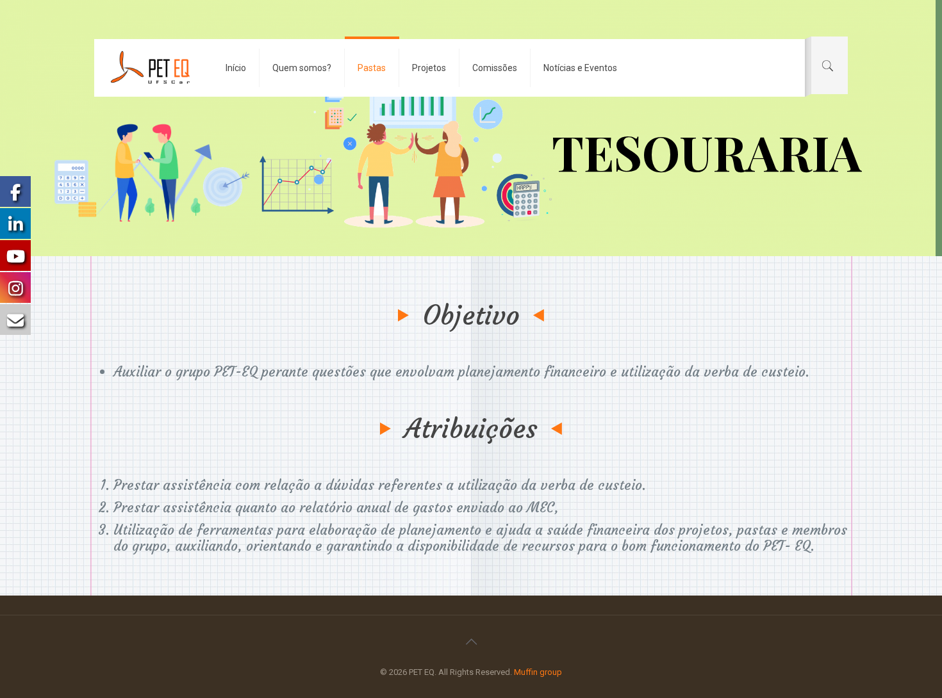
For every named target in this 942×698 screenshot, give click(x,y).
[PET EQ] (150, 68)
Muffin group (538, 672)
